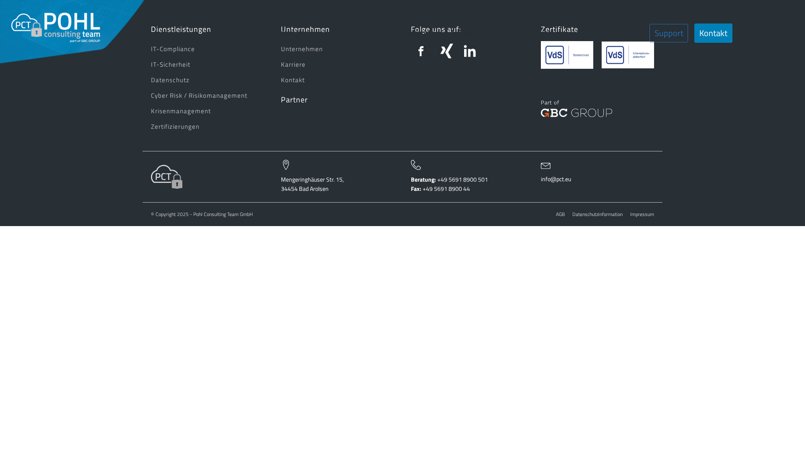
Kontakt (713, 32)
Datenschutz (170, 80)
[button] (280, 33)
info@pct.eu (556, 179)
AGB (560, 214)
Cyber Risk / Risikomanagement (199, 95)
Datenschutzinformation (597, 214)
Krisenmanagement (181, 111)
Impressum (642, 214)
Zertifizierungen (175, 126)
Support (668, 32)
